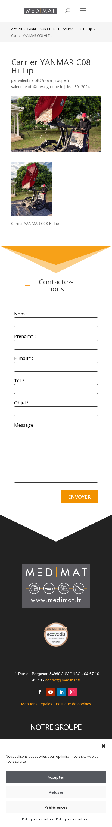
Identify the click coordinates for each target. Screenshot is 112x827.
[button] (103, 746)
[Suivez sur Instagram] (72, 692)
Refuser (56, 792)
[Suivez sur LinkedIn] (61, 692)
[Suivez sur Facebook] (39, 692)
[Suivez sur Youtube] (50, 692)
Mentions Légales (36, 703)
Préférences (56, 807)
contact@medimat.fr (62, 680)
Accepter (56, 777)
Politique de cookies (37, 819)
